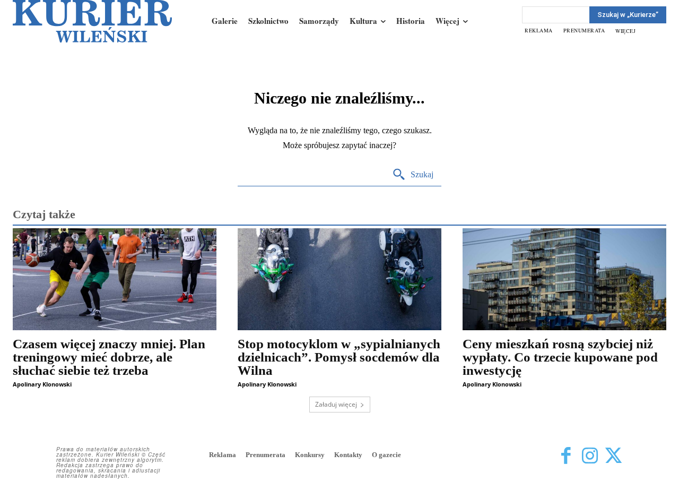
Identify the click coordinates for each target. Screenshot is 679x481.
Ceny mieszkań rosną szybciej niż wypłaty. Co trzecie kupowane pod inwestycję (560, 357)
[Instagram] (589, 455)
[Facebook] (565, 455)
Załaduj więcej (336, 404)
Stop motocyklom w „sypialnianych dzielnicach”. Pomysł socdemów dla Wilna (339, 357)
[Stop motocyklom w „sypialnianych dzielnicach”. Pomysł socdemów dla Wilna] (339, 279)
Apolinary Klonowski (42, 384)
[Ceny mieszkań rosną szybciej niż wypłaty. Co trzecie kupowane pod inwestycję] (564, 279)
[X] (613, 455)
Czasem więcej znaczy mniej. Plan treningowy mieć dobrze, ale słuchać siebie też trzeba (109, 357)
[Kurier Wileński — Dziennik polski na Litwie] (92, 21)
